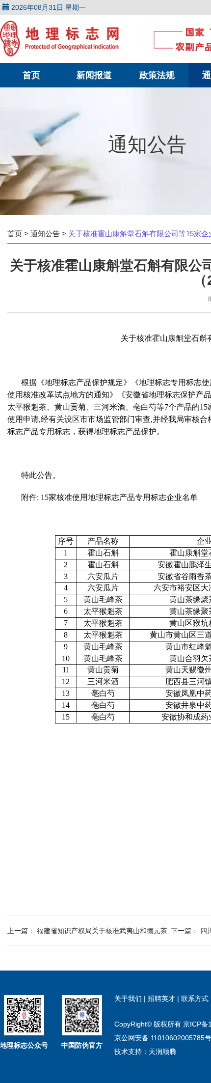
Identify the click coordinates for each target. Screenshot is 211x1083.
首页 (31, 75)
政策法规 (157, 75)
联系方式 (195, 998)
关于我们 (129, 998)
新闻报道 (94, 75)
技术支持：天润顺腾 (145, 1051)
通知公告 (45, 233)
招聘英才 (162, 998)
